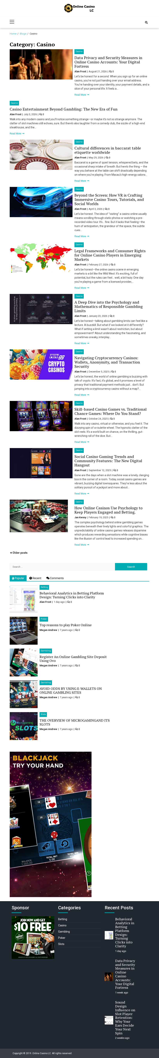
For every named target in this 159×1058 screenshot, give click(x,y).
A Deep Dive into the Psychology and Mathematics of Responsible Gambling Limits (108, 306)
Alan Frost (80, 71)
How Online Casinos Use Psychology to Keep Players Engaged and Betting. (108, 510)
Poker (44, 619)
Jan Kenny (80, 517)
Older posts (20, 552)
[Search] (146, 22)
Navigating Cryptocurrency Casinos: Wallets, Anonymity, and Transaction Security (107, 362)
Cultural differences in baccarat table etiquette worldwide (107, 150)
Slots (43, 714)
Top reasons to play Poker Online (66, 625)
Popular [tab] (19, 578)
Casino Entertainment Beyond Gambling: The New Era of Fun (64, 109)
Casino (79, 51)
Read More (80, 94)
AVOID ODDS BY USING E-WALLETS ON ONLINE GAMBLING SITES (71, 690)
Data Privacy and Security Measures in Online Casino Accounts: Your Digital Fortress (108, 62)
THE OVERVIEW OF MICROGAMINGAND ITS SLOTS (75, 722)
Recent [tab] (36, 578)
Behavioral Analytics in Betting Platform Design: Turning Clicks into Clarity (72, 595)
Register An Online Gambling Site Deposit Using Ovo (73, 658)
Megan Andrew (48, 630)
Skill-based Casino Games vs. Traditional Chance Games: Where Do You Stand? (110, 411)
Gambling (46, 650)
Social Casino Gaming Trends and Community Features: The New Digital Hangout (108, 461)
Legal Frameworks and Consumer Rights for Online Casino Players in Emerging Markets (110, 255)
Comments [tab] (56, 578)
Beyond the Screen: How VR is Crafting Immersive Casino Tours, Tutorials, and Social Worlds (109, 199)
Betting (44, 587)
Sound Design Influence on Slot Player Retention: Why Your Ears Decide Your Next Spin (125, 1017)
